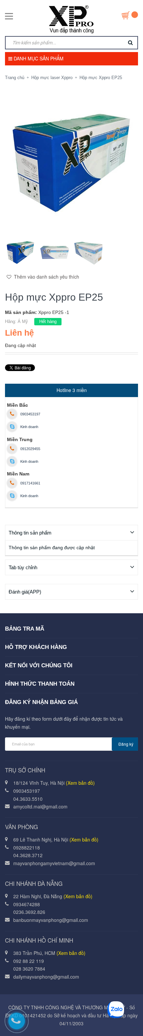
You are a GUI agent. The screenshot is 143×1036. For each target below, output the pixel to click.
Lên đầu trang (79, 1023)
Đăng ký (125, 744)
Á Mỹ (23, 321)
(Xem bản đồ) (80, 782)
